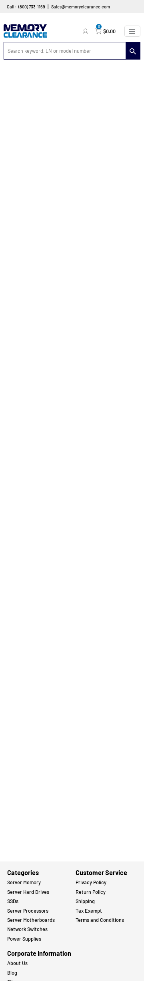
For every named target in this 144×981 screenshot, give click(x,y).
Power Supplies (24, 938)
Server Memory (24, 882)
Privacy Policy (91, 882)
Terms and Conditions (100, 920)
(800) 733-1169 (31, 6)
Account (86, 31)
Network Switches (27, 929)
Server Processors (27, 910)
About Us (17, 963)
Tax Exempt (89, 910)
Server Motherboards (31, 920)
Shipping (85, 901)
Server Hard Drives (28, 892)
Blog (12, 972)
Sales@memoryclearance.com (80, 6)
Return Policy (91, 892)
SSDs (12, 901)
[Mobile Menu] (132, 31)
